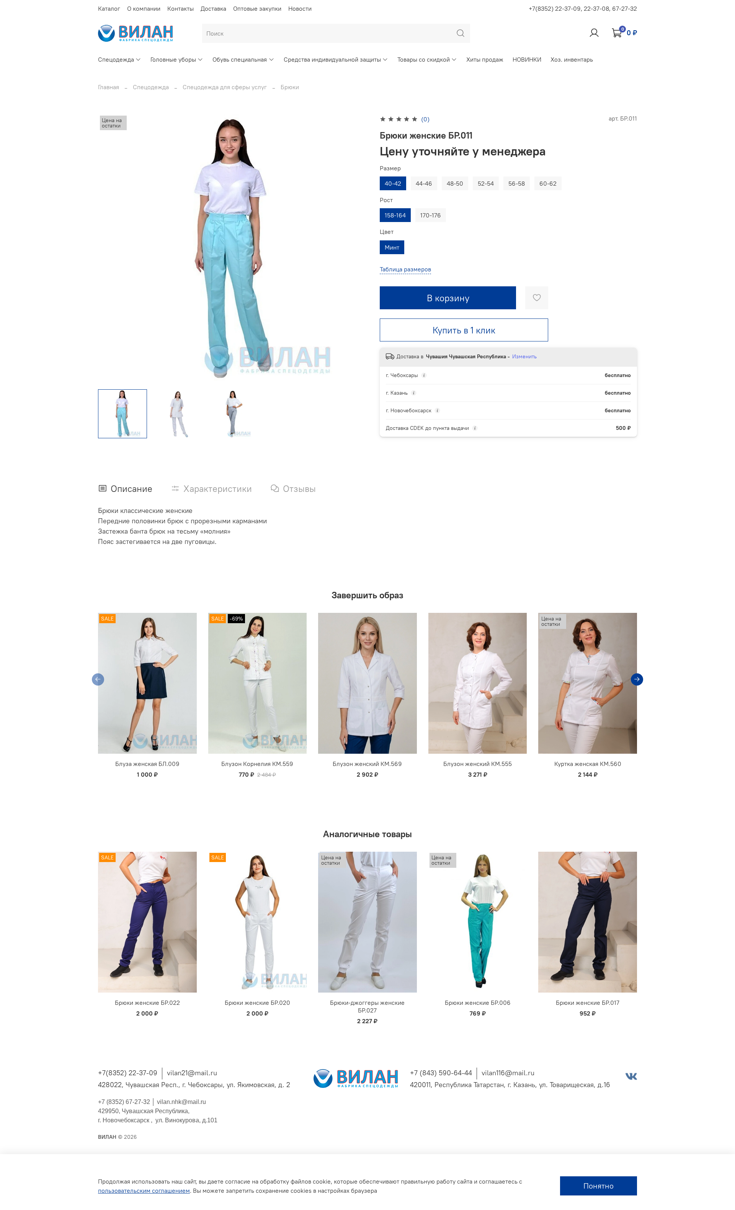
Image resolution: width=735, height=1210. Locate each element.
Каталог (109, 8)
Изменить (524, 356)
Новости (300, 8)
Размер (390, 168)
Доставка (213, 8)
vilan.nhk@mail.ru (181, 1102)
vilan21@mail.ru (192, 1072)
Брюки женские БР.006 (478, 1002)
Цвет (387, 231)
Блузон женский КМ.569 (367, 763)
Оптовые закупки (257, 8)
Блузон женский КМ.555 (477, 763)
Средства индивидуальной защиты (332, 59)
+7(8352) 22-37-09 (127, 1072)
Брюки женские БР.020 (257, 1002)
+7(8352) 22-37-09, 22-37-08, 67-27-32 (583, 8)
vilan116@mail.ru (508, 1072)
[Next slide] (355, 248)
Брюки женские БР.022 (147, 1002)
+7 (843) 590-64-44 (441, 1072)
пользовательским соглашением (144, 1190)
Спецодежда (116, 59)
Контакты (180, 8)
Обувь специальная (239, 59)
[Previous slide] (110, 248)
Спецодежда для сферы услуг (225, 87)
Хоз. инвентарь (571, 59)
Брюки (290, 87)
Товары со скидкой (423, 59)
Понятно (598, 1185)
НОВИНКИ (527, 59)
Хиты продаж (484, 59)
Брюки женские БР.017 (587, 1002)
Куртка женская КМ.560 (587, 763)
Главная (108, 87)
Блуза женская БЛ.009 (147, 763)
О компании (143, 8)
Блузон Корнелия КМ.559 (257, 763)
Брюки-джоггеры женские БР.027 (367, 1006)
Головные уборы (173, 59)
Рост (386, 200)
